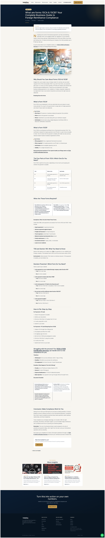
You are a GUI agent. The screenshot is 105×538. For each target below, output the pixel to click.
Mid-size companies (59, 519)
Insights (55, 2)
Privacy (79, 535)
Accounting (44, 521)
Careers (71, 522)
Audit (42, 524)
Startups (57, 521)
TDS (53, 251)
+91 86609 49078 (67, 2)
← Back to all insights (36, 450)
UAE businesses (59, 524)
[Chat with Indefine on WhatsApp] (102, 535)
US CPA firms (58, 522)
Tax (42, 522)
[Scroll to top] (102, 531)
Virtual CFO (44, 519)
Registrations (44, 528)
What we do (37, 2)
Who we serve (45, 2)
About (50, 2)
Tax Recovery (60, 27)
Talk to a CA (39, 444)
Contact (60, 2)
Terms (82, 535)
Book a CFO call (78, 2)
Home (32, 2)
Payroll (43, 526)
